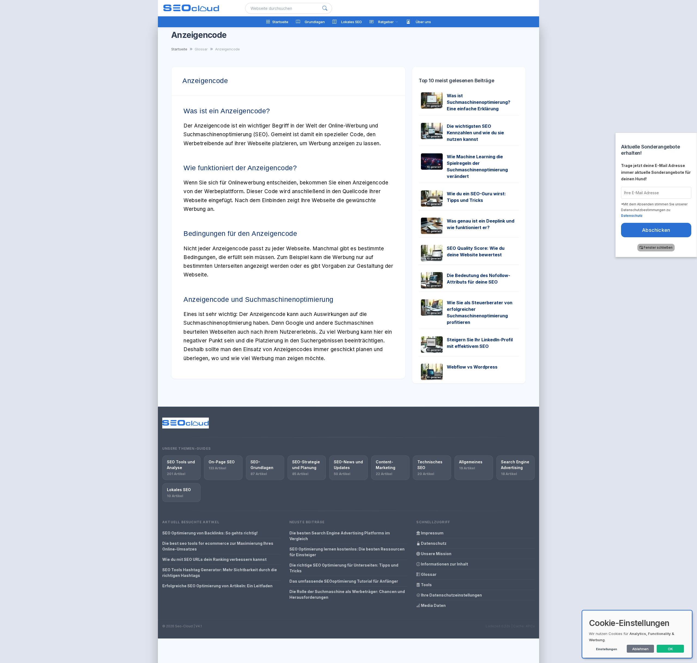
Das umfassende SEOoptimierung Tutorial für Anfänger (343, 581)
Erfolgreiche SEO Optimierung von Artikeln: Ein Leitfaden (217, 585)
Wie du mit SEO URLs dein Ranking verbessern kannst (214, 559)
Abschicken (656, 230)
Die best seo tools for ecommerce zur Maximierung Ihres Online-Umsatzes (217, 546)
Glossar (428, 574)
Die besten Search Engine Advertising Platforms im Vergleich (339, 536)
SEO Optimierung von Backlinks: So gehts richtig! (210, 533)
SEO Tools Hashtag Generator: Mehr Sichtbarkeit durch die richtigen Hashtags (219, 572)
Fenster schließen (658, 247)
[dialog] (637, 634)
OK (670, 649)
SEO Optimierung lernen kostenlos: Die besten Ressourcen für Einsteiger (347, 552)
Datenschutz (433, 543)
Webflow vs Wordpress (472, 367)
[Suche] (324, 8)
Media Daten (433, 605)
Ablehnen (640, 649)
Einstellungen (606, 649)
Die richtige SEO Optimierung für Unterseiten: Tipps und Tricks (343, 568)
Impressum (432, 533)
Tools (426, 584)
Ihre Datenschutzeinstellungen (451, 595)
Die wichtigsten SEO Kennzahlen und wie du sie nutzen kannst (475, 132)
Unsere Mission (435, 553)
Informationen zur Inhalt (444, 564)
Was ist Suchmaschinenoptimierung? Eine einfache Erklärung (478, 102)
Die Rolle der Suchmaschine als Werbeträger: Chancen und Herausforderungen (347, 594)
